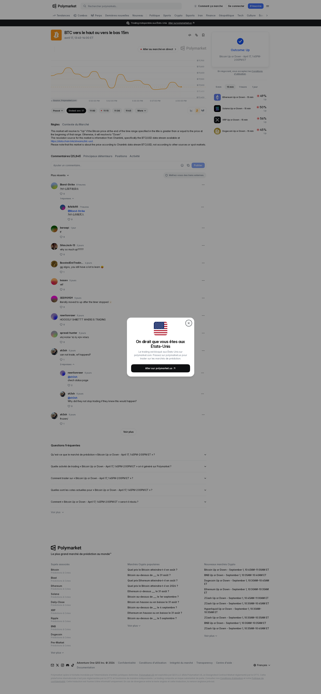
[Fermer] (188, 323)
